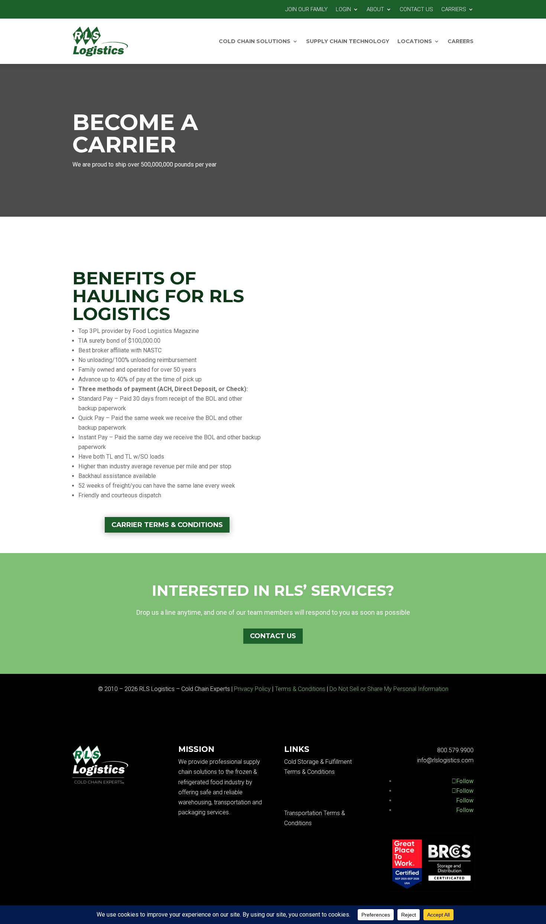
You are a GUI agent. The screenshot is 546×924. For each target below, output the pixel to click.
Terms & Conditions (300, 688)
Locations (414, 41)
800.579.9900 (455, 750)
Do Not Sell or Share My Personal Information (388, 688)
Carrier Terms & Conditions (167, 525)
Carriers (453, 10)
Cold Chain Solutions (254, 41)
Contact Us (416, 10)
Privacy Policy (252, 688)
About (375, 10)
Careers (461, 41)
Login (343, 10)
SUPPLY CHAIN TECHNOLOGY (347, 41)
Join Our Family (306, 10)
